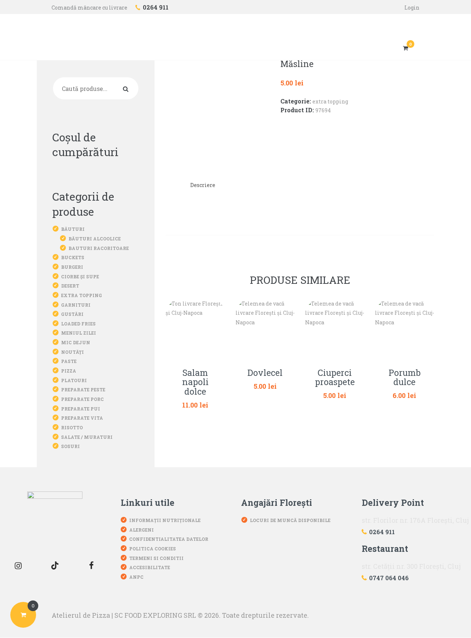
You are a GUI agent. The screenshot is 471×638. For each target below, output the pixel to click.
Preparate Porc (82, 399)
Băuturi (73, 229)
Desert (70, 286)
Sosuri (70, 446)
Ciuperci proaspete (335, 377)
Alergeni (141, 530)
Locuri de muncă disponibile (290, 520)
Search (127, 88)
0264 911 (382, 532)
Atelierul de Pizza (81, 615)
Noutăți (72, 352)
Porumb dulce (405, 377)
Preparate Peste (83, 389)
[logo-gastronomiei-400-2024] (54, 519)
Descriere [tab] (202, 184)
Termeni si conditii (156, 558)
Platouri (74, 380)
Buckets (72, 257)
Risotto (72, 427)
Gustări (72, 314)
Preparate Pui (80, 409)
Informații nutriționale (165, 520)
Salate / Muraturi (87, 437)
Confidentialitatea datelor (168, 539)
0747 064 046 (389, 578)
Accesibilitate (149, 567)
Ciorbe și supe (80, 276)
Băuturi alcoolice (94, 239)
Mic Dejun (75, 342)
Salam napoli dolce (195, 382)
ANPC (136, 577)
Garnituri (76, 305)
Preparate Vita (82, 418)
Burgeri (72, 267)
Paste (69, 361)
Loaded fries (78, 324)
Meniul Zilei (78, 333)
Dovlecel (265, 373)
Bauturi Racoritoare (98, 248)
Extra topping (330, 101)
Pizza (68, 371)
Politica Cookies (152, 548)
